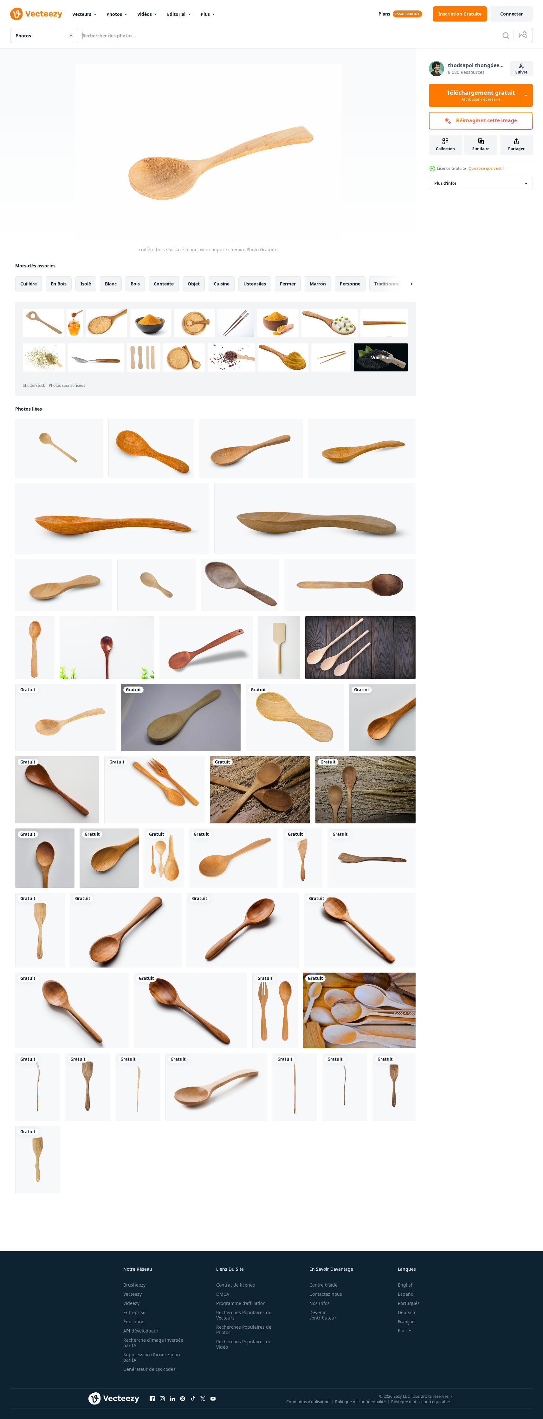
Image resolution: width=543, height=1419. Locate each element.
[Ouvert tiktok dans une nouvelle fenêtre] (192, 1398)
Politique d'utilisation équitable (420, 1401)
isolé (86, 284)
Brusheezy (134, 1285)
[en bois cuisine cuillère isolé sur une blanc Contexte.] (35, 647)
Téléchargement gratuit (481, 95)
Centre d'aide (323, 1285)
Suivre (521, 72)
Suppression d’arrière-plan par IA (151, 1357)
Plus (205, 14)
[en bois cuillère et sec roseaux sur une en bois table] (365, 789)
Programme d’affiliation (241, 1303)
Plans (384, 14)
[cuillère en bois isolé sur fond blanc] (154, 789)
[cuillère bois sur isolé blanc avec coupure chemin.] (65, 717)
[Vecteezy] (36, 14)
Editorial (176, 14)
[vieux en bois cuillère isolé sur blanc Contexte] (350, 585)
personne (350, 284)
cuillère (28, 284)
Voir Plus (381, 358)
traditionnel (387, 284)
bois (135, 284)
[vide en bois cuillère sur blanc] (382, 717)
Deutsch (406, 1312)
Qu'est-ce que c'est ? (486, 168)
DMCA (222, 1294)
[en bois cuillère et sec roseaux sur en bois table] (260, 789)
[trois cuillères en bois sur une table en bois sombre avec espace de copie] (360, 647)
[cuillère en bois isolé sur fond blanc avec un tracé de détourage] (206, 647)
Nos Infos (319, 1303)
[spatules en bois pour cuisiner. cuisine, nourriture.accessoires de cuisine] (302, 858)
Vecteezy (132, 1294)
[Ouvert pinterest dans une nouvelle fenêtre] (182, 1398)
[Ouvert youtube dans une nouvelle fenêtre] (213, 1398)
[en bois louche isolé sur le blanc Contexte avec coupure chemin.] (156, 585)
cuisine (221, 284)
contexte (164, 284)
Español (406, 1294)
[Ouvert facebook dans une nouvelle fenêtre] (152, 1398)
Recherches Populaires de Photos (243, 1329)
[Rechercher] (506, 35)
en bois (59, 284)
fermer (288, 284)
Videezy (131, 1303)
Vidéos (144, 14)
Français (407, 1322)
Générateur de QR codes (149, 1369)
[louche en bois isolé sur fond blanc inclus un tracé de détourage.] (240, 585)
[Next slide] (406, 283)
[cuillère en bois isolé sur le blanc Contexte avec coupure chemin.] (59, 448)
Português (409, 1303)
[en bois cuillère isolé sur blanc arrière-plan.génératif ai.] (126, 930)
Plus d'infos (445, 183)
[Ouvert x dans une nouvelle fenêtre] (202, 1398)
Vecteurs (81, 14)
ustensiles (254, 284)
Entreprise (134, 1312)
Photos (114, 14)
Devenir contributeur (322, 1315)
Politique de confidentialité (360, 1401)
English (406, 1285)
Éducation (134, 1322)
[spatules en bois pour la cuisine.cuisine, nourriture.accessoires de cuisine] (294, 1087)
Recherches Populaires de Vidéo (243, 1344)
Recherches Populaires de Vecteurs (243, 1315)
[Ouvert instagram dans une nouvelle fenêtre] (162, 1398)
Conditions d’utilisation (308, 1401)
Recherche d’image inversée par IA (153, 1342)
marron (318, 284)
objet (194, 284)
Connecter (511, 14)
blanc (111, 284)
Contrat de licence (235, 1285)
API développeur (140, 1331)
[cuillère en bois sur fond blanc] (181, 717)
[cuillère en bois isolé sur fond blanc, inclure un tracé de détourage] (151, 448)
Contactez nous (325, 1294)
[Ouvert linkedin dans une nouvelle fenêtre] (172, 1398)
